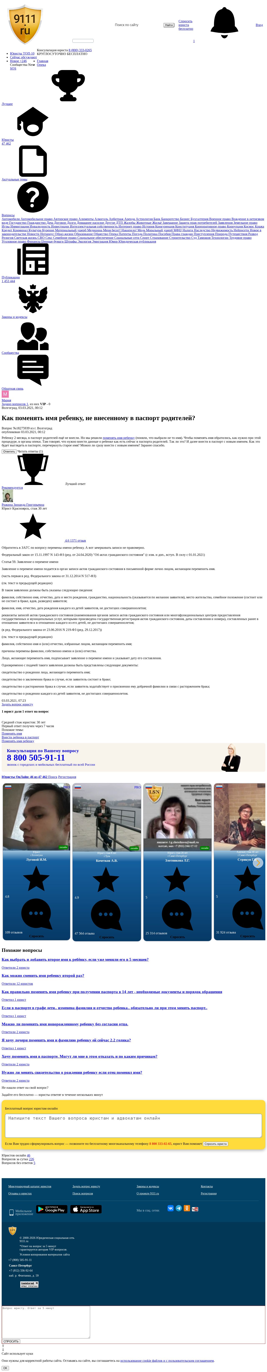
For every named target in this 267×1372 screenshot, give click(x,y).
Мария (6, 400)
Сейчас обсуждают (23, 57)
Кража (259, 226)
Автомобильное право (37, 219)
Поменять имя (12, 733)
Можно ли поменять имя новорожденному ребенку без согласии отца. (65, 1024)
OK (5, 1368)
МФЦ (178, 230)
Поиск (52, 777)
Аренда (130, 219)
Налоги (188, 230)
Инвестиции (60, 226)
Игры (6, 226)
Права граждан (182, 234)
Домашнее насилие (91, 222)
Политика (150, 234)
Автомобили (11, 219)
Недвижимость (222, 230)
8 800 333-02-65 (160, 1143)
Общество (101, 234)
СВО (41, 237)
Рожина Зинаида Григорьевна (23, 504)
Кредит (7, 230)
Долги (72, 222)
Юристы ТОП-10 (22, 53)
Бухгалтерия (200, 219)
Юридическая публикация (137, 241)
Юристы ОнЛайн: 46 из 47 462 (25, 777)
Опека (114, 234)
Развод (253, 234)
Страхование (159, 237)
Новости (33, 234)
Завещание (170, 222)
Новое (18, 61)
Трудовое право (240, 237)
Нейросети (242, 230)
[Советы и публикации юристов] (25, 25)
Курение (48, 230)
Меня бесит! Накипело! (120, 230)
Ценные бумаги (52, 241)
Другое (110, 222)
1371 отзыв (75, 540)
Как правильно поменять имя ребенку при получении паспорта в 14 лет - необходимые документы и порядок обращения (112, 992)
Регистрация (67, 777)
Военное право (220, 219)
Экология (85, 241)
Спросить (36, 936)
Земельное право (245, 222)
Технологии (220, 237)
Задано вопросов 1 (15, 404)
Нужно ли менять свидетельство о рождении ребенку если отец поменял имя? (72, 1072)
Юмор (113, 241)
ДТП (120, 222)
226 (31, 1159)
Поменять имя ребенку (18, 741)
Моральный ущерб (160, 230)
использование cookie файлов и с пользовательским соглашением (167, 1360)
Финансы (34, 241)
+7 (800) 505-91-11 (20, 1260)
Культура (35, 230)
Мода (141, 230)
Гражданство (37, 222)
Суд (194, 237)
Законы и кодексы (148, 1186)
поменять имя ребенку (119, 438)
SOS (13, 68)
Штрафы (71, 241)
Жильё (157, 222)
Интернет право (130, 226)
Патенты (125, 234)
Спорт (145, 237)
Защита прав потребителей (198, 222)
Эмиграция (100, 241)
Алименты (86, 219)
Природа (221, 234)
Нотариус (47, 234)
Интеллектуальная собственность (94, 226)
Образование (84, 234)
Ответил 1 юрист (14, 999)
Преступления (204, 234)
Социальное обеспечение (95, 237)
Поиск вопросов (83, 1193)
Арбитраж (116, 219)
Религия (8, 237)
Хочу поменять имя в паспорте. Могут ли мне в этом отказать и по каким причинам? (79, 1056)
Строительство (180, 237)
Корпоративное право (211, 226)
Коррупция (235, 226)
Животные (144, 222)
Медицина (95, 230)
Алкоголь (101, 219)
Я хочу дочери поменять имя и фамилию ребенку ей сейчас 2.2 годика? (66, 1040)
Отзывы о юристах (20, 1193)
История (148, 226)
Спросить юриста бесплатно (186, 24)
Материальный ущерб (71, 230)
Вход (259, 25)
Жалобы (130, 222)
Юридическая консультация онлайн (79, 44)
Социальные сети (127, 237)
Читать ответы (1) (30, 451)
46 (28, 1155)
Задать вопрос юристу (17, 704)
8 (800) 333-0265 (80, 50)
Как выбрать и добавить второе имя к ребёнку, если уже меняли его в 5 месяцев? (75, 959)
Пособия (164, 234)
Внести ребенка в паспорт (20, 737)
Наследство (202, 230)
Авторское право (65, 219)
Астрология (145, 219)
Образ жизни (64, 234)
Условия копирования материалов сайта (45, 1254)
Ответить (9, 451)
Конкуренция (165, 226)
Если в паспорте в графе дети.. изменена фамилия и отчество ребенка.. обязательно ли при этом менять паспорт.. (104, 1008)
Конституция (185, 226)
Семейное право (65, 237)
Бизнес (185, 219)
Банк (157, 219)
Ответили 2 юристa (15, 967)
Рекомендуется (12, 487)
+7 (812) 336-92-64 (21, 1270)
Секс (49, 237)
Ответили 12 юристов (17, 983)
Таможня (204, 237)
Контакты (207, 1186)
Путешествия (238, 234)
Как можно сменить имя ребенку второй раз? (43, 975)
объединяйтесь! (83, 41)
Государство (18, 222)
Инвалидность (40, 226)
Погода (137, 234)
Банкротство (170, 219)
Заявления (225, 222)
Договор (60, 222)
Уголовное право (14, 241)
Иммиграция (20, 226)
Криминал (21, 230)
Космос (249, 226)
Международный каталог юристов (29, 1186)
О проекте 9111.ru (148, 1193)
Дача (50, 222)
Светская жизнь (26, 237)
